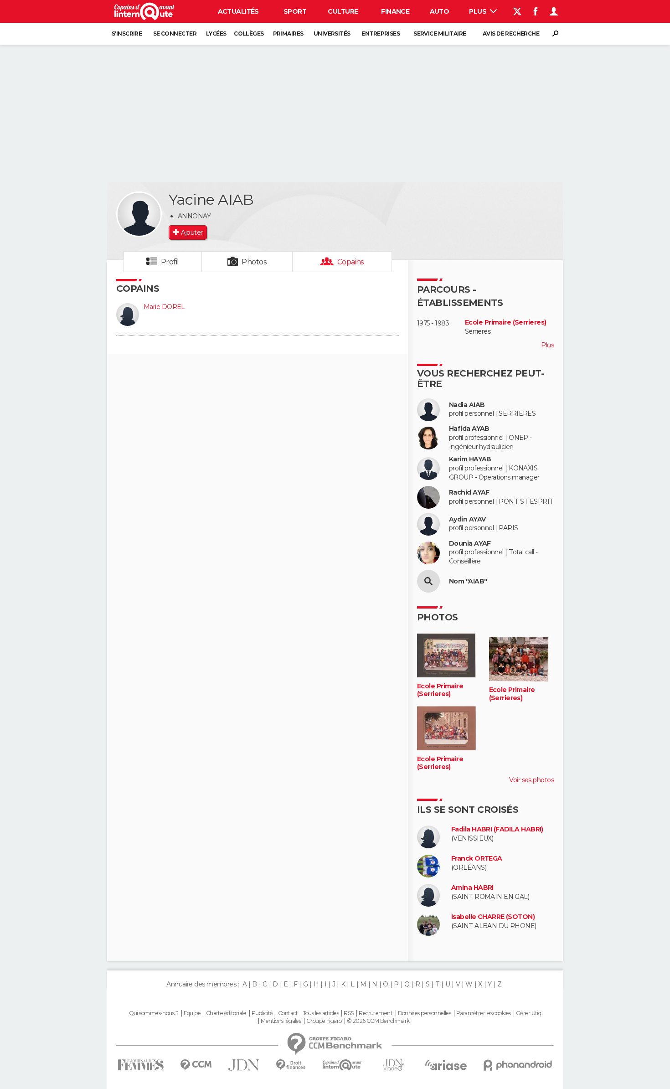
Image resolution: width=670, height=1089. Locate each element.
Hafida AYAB (469, 429)
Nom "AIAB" (468, 581)
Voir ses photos (531, 780)
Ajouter (191, 232)
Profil (170, 262)
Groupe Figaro (324, 1021)
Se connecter (174, 33)
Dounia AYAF (470, 543)
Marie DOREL (164, 307)
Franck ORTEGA (476, 858)
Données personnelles (424, 1013)
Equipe (192, 1013)
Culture (343, 11)
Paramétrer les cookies (483, 1013)
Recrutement (375, 1013)
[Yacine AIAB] (139, 214)
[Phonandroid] (518, 1065)
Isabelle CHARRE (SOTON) (493, 917)
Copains (350, 262)
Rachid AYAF (469, 492)
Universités (332, 33)
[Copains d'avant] (342, 1065)
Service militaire (439, 33)
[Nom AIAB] (428, 581)
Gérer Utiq (528, 1013)
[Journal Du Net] (244, 1065)
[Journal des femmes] (140, 1065)
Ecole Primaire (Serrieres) (505, 322)
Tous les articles (321, 1013)
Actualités (238, 11)
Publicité (262, 1013)
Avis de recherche (511, 33)
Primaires (288, 33)
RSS (348, 1013)
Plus (478, 11)
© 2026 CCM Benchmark (378, 1021)
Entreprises (380, 33)
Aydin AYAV (467, 519)
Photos (254, 262)
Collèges (249, 33)
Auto (439, 11)
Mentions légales (281, 1021)
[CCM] (196, 1065)
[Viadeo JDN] (393, 1065)
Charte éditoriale (226, 1013)
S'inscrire (127, 33)
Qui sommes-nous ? (153, 1013)
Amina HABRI (472, 888)
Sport (294, 11)
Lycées (216, 33)
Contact (288, 1013)
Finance (395, 11)
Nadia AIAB (466, 405)
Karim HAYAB (470, 459)
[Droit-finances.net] (291, 1065)
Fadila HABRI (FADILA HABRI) (497, 829)
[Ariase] (446, 1065)
